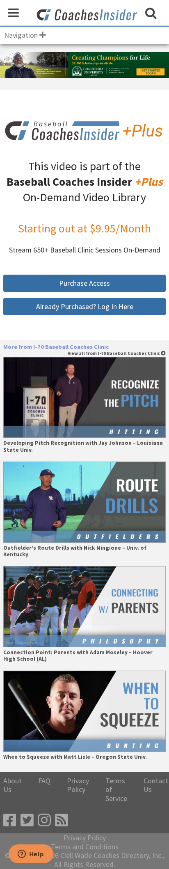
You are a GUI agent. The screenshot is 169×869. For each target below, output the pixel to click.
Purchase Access (84, 283)
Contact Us (156, 785)
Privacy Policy (78, 785)
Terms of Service (116, 789)
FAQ (44, 780)
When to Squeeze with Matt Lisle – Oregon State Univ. (75, 757)
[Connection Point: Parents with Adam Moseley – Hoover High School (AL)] (84, 606)
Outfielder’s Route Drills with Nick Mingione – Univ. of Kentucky (74, 551)
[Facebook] (9, 820)
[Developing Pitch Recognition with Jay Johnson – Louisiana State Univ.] (84, 397)
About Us (12, 785)
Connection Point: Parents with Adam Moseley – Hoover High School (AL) (78, 655)
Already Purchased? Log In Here (84, 306)
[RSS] (61, 820)
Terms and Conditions (85, 846)
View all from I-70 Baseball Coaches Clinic (114, 353)
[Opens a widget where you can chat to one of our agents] (30, 854)
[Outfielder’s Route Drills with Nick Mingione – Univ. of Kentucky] (84, 502)
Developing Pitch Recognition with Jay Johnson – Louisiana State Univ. (83, 446)
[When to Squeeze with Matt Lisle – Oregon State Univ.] (84, 711)
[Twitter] (27, 820)
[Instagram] (44, 820)
